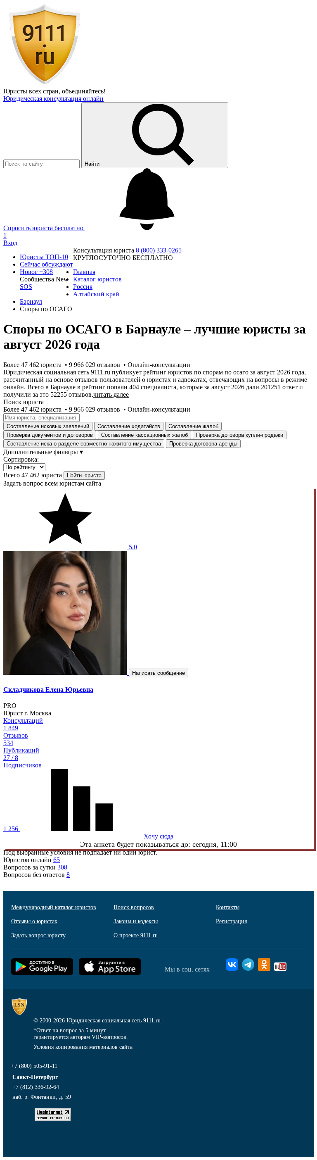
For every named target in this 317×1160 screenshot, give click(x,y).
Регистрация (231, 921)
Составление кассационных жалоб (144, 435)
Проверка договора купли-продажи (239, 435)
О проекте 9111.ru (136, 935)
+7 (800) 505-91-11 (34, 1066)
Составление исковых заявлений (48, 426)
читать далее (111, 394)
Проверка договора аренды (203, 444)
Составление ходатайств (128, 426)
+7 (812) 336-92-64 (35, 1087)
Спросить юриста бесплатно (44, 227)
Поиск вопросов (134, 907)
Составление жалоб (193, 426)
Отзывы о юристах (34, 921)
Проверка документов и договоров (50, 435)
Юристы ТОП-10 (44, 256)
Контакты (227, 907)
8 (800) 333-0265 (159, 250)
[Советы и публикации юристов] (44, 83)
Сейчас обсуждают (46, 264)
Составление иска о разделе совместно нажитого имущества (84, 444)
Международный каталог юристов (53, 907)
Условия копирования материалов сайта (82, 1047)
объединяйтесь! (84, 91)
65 (56, 859)
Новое (36, 271)
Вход (10, 242)
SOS (26, 286)
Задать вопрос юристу (38, 935)
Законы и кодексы (136, 921)
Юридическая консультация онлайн (53, 98)
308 (62, 867)
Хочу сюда (158, 836)
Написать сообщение (158, 673)
